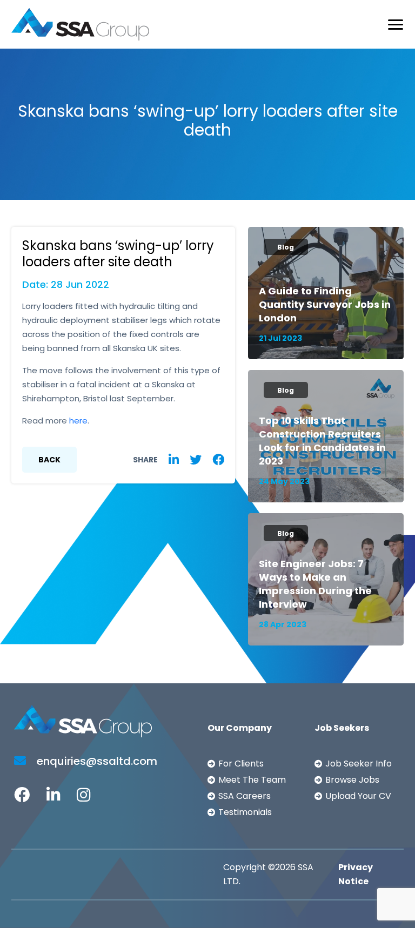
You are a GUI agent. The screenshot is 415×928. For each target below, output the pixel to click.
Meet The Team (252, 780)
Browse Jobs (352, 780)
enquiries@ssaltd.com (95, 761)
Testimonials (245, 812)
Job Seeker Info (358, 763)
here (78, 420)
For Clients (241, 763)
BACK (49, 459)
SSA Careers (244, 796)
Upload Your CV (358, 796)
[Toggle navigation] (395, 24)
